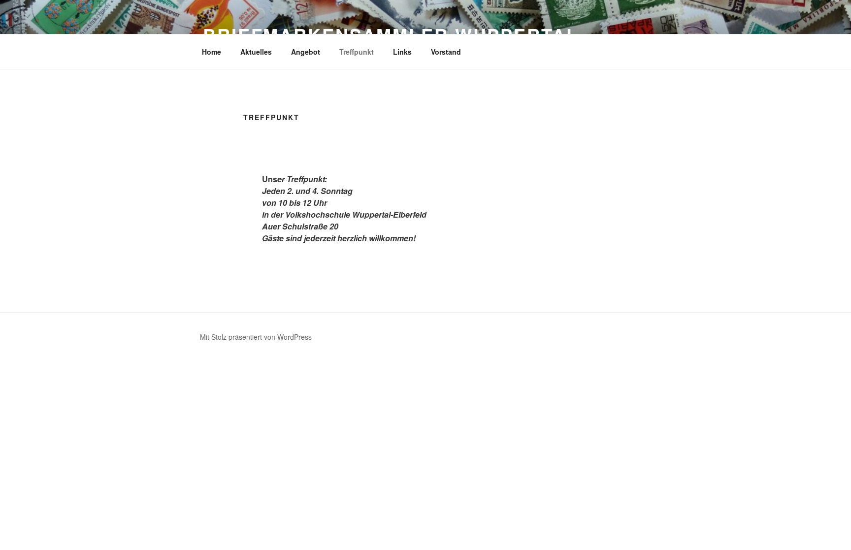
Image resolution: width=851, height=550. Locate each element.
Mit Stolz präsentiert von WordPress (256, 337)
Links (402, 52)
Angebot (305, 52)
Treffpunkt (356, 52)
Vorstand (446, 52)
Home (211, 52)
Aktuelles (256, 52)
